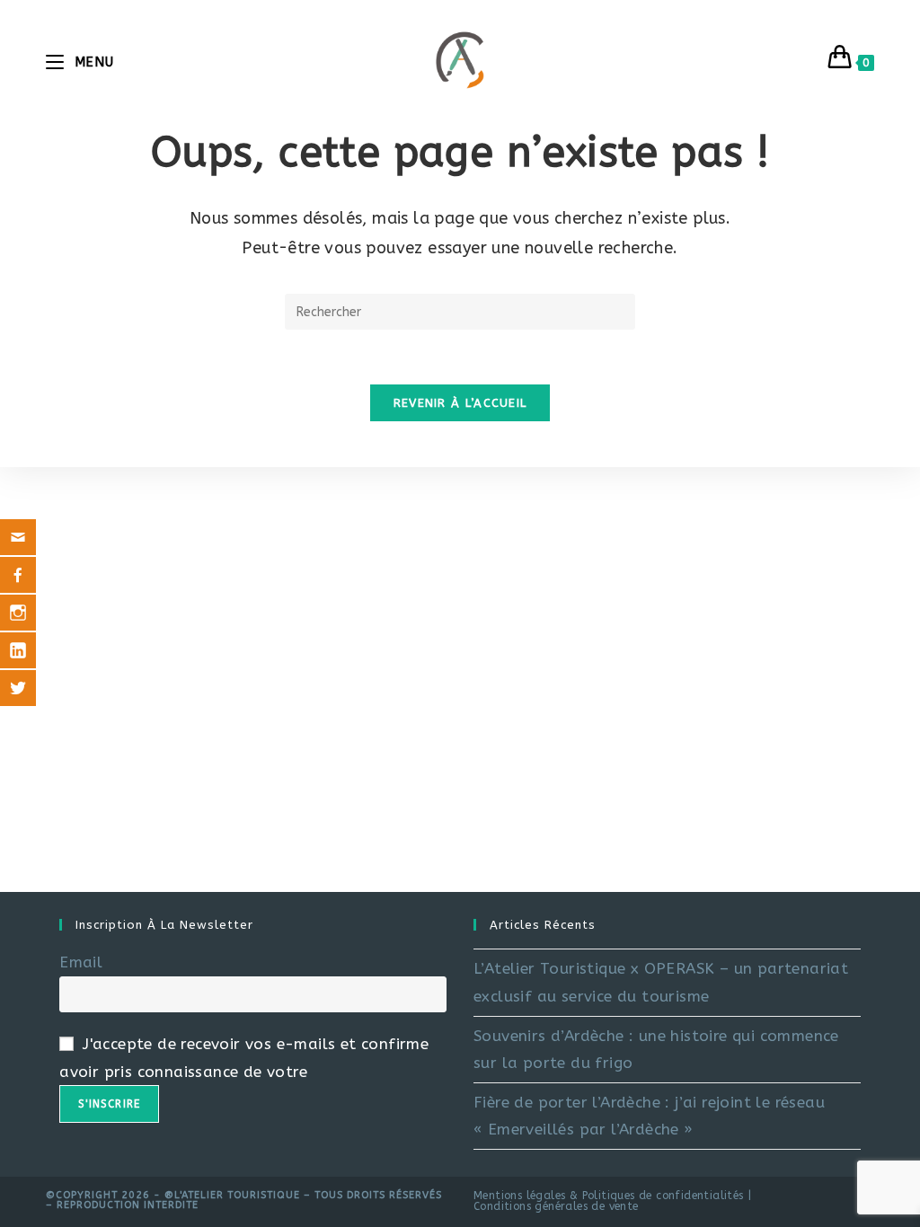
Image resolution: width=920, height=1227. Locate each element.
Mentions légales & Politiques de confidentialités (608, 1195)
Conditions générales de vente (556, 1206)
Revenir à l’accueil (460, 403)
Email (80, 962)
